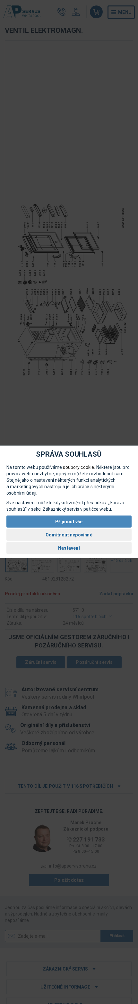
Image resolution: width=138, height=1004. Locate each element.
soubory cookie (78, 467)
